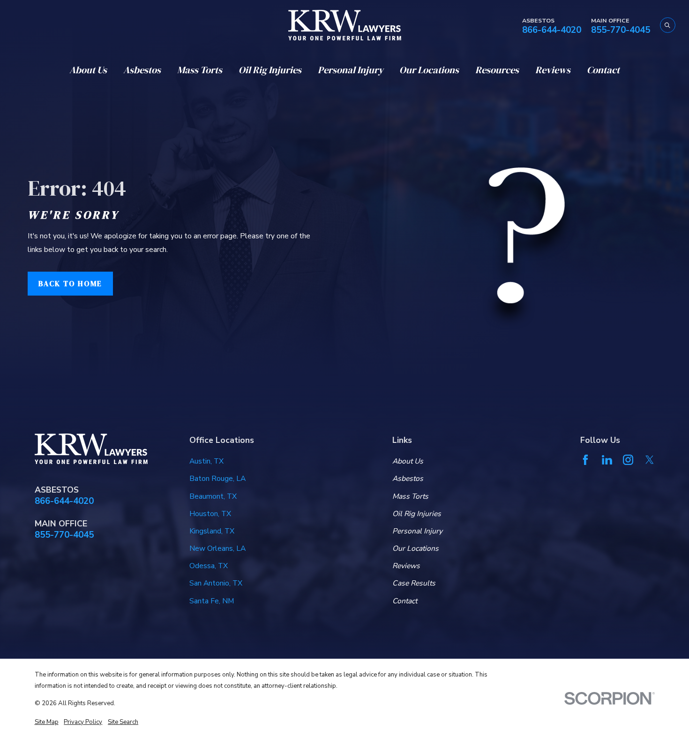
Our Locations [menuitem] (429, 69)
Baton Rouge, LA (217, 478)
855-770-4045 (620, 30)
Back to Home (70, 284)
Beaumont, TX (213, 496)
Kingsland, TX (211, 531)
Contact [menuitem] (603, 69)
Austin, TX (206, 461)
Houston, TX (210, 514)
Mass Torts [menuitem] (199, 69)
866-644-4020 (551, 30)
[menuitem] (47, 722)
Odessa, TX (208, 566)
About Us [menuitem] (88, 69)
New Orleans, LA (217, 548)
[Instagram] (628, 460)
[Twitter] (649, 460)
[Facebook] (585, 460)
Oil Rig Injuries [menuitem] (270, 69)
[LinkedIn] (607, 460)
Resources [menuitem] (497, 69)
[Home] (344, 25)
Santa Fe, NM (211, 601)
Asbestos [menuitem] (142, 69)
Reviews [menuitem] (552, 69)
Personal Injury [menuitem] (350, 69)
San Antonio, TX (215, 583)
